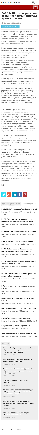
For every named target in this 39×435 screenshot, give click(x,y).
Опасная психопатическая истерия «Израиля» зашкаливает (16, 415)
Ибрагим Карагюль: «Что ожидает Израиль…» (15, 382)
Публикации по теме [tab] (11, 204)
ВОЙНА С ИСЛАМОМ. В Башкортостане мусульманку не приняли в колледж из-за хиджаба (18, 404)
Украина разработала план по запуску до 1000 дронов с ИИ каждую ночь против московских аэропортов (18, 393)
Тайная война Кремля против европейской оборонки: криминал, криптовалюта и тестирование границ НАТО (19, 351)
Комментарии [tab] (29, 204)
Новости (5, 343)
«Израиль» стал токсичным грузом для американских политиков (17, 361)
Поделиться (9, 27)
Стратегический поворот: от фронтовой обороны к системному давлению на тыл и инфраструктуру (18, 372)
